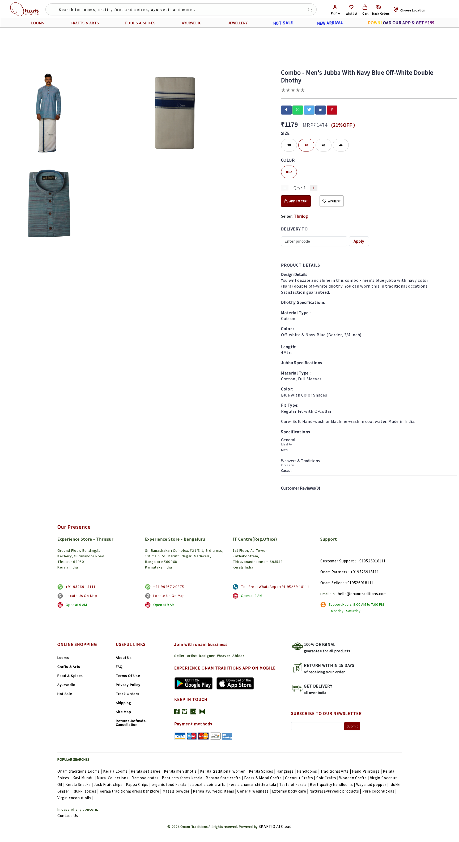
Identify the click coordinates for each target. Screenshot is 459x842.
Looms (63, 657)
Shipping (123, 703)
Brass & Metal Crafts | (264, 777)
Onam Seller (331, 582)
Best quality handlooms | (332, 784)
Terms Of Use (128, 675)
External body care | (290, 791)
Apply (359, 241)
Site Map (123, 712)
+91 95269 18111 (81, 586)
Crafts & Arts (68, 666)
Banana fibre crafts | (224, 777)
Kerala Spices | (262, 771)
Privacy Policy (128, 685)
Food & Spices (70, 675)
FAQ (119, 666)
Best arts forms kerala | (183, 777)
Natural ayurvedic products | (335, 791)
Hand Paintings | (367, 771)
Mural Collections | (113, 777)
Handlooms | (308, 771)
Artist (192, 655)
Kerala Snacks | (79, 784)
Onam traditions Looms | (79, 771)
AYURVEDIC (191, 22)
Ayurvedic (66, 685)
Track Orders (127, 694)
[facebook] (286, 109)
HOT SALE (283, 23)
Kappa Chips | (138, 784)
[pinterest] (332, 109)
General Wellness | (254, 791)
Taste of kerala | (294, 784)
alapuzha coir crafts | (209, 784)
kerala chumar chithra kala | (253, 784)
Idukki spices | (86, 791)
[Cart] (364, 7)
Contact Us (67, 815)
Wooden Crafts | (354, 777)
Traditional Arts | (335, 771)
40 (306, 145)
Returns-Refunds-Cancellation (131, 722)
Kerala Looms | (116, 771)
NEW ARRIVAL (330, 23)
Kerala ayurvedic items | (214, 791)
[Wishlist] (351, 7)
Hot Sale (64, 694)
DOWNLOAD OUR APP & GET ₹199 (401, 23)
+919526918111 (371, 560)
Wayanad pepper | (372, 784)
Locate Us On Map (81, 595)
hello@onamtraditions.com (362, 593)
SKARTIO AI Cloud (275, 826)
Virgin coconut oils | (75, 797)
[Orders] (378, 7)
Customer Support (337, 560)
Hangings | (286, 771)
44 (340, 145)
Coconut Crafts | (300, 777)
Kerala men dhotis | (181, 771)
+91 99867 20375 (168, 586)
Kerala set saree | (147, 771)
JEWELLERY (238, 22)
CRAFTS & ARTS (85, 22)
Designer (207, 655)
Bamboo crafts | (146, 777)
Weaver (223, 655)
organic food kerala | (170, 784)
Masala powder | (177, 791)
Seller (179, 655)
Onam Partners (333, 571)
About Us (124, 657)
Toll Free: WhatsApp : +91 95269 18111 (275, 586)
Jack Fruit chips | (109, 784)
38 (289, 145)
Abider (238, 655)
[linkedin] (320, 109)
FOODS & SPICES (140, 22)
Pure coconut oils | (379, 791)
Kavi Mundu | (84, 777)
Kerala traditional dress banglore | (131, 791)
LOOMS (37, 22)
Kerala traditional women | (224, 771)
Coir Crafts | (327, 777)
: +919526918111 (363, 571)
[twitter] (309, 109)
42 (323, 145)
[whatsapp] (298, 109)
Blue (289, 172)
